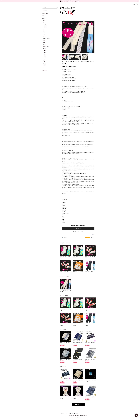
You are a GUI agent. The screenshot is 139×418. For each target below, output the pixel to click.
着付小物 (44, 63)
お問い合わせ (44, 70)
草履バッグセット (46, 46)
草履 (44, 42)
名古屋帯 (45, 26)
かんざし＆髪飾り (46, 38)
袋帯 (45, 24)
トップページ (44, 11)
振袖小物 (44, 48)
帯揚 (44, 32)
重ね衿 (44, 36)
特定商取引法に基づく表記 (73, 413)
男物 (44, 59)
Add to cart (78, 228)
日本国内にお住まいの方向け (78, 231)
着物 (44, 20)
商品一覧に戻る (78, 404)
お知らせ (44, 15)
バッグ (44, 44)
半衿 (44, 34)
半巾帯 (45, 27)
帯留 (44, 40)
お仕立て (44, 68)
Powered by (77, 417)
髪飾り (45, 57)
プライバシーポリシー (64, 413)
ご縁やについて (45, 13)
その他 (44, 65)
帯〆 (44, 29)
